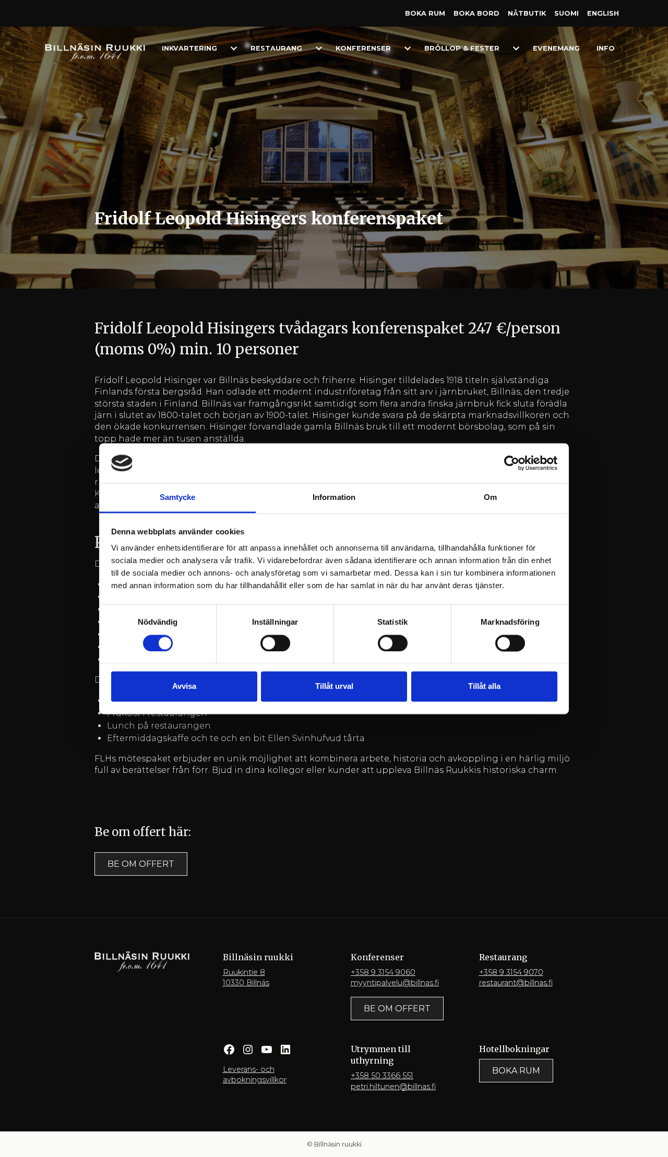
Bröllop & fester (461, 48)
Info (606, 48)
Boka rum (425, 13)
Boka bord (476, 13)
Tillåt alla (484, 686)
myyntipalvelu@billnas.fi (395, 982)
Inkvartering (189, 48)
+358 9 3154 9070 (511, 972)
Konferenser (363, 48)
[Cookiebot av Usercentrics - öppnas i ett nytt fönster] (511, 463)
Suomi (566, 13)
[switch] (275, 643)
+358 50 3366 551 (382, 1075)
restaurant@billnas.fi (516, 982)
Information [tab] (334, 497)
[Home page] (95, 52)
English (603, 13)
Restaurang (276, 48)
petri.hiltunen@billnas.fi (393, 1086)
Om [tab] (490, 497)
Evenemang (556, 48)
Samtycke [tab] (178, 497)
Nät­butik (527, 13)
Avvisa (184, 686)
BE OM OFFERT (141, 864)
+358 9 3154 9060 (383, 972)
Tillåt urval (334, 686)
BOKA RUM (516, 1071)
